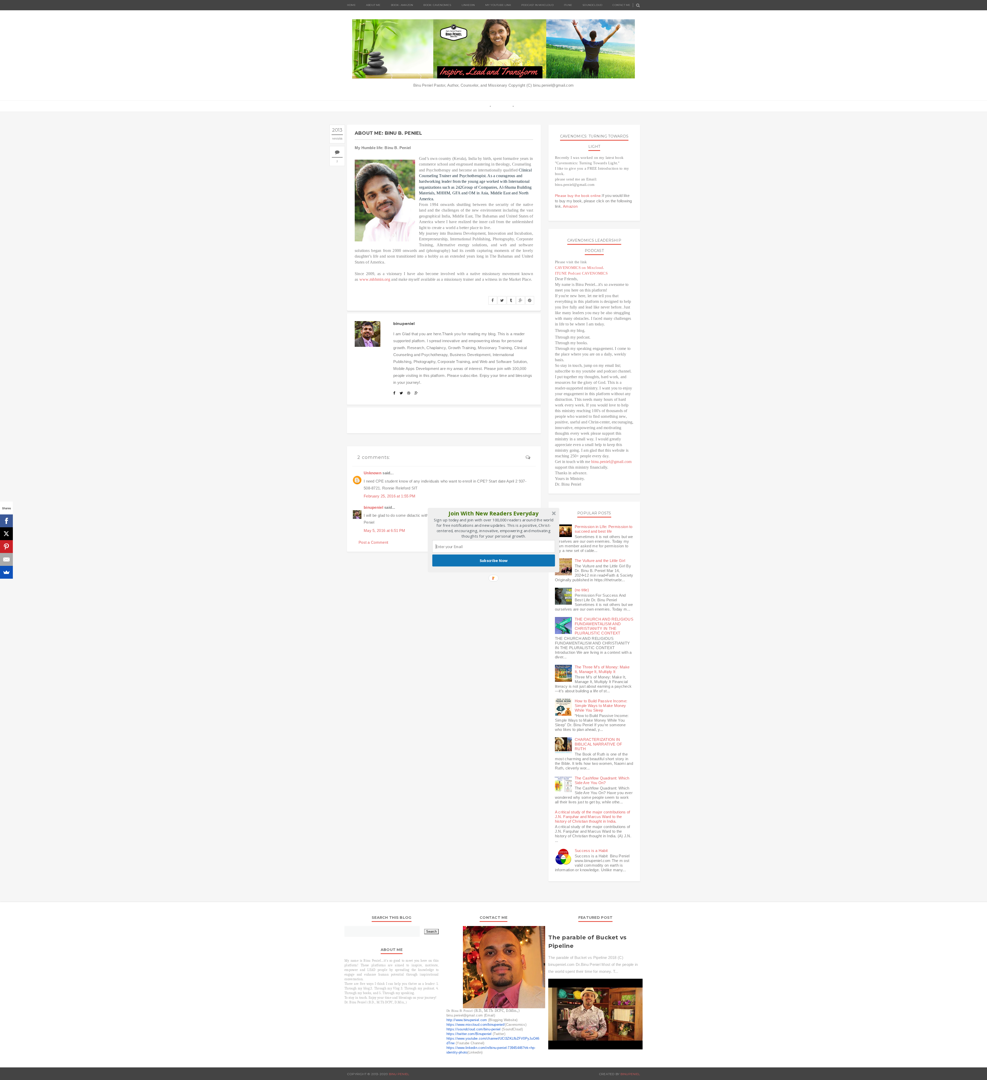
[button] (493, 513)
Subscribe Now (494, 560)
